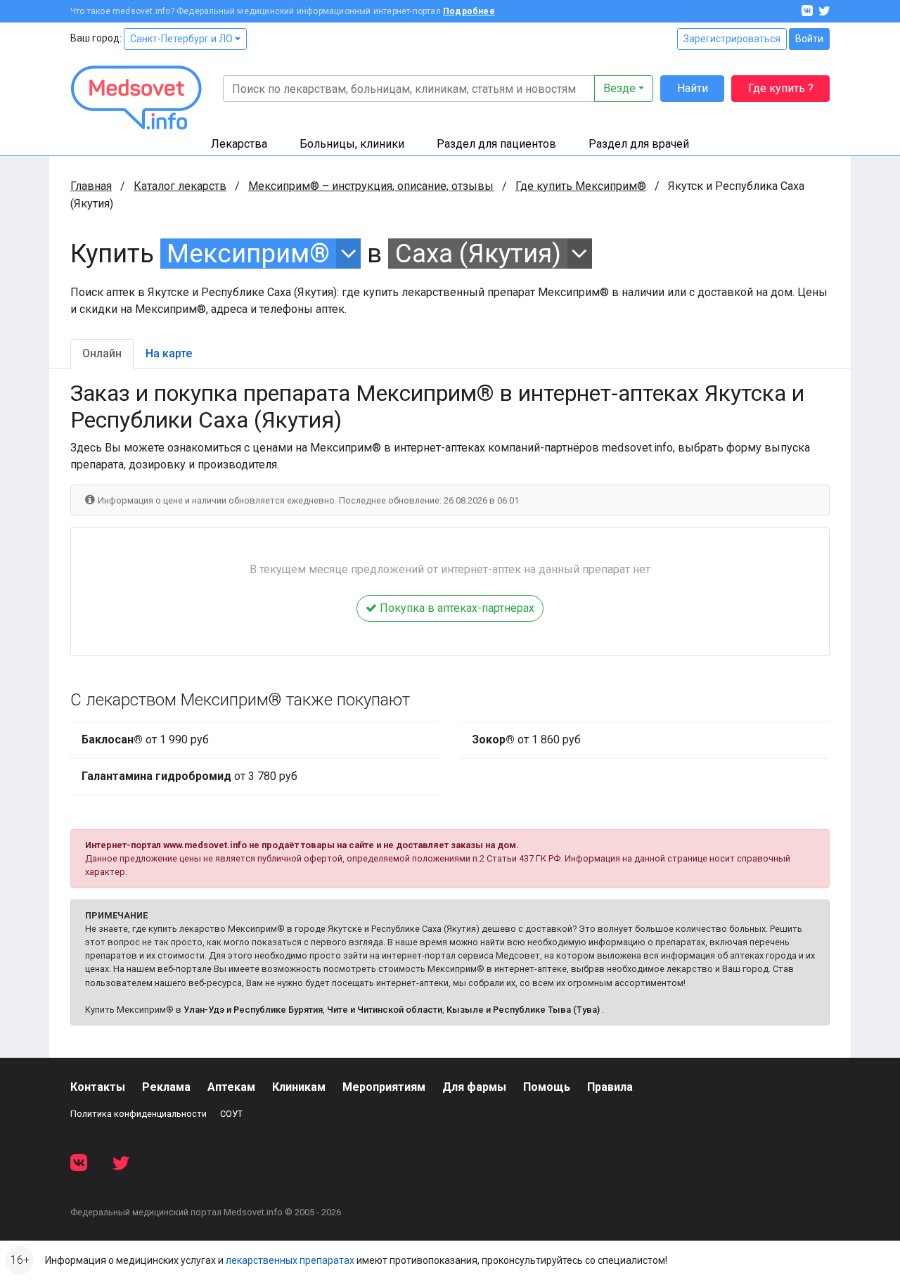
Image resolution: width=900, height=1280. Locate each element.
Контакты (97, 1087)
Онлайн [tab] (102, 353)
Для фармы (474, 1087)
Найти (692, 88)
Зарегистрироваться (731, 38)
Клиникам (299, 1087)
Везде (619, 88)
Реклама (166, 1087)
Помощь (546, 1087)
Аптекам (231, 1087)
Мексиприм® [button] (248, 253)
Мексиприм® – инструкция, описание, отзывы (371, 186)
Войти (809, 38)
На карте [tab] (169, 353)
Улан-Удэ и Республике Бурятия (253, 1009)
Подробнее (469, 11)
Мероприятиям (383, 1087)
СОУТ (231, 1113)
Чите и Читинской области (384, 1009)
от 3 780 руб (189, 776)
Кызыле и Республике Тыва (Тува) (523, 1009)
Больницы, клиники (352, 144)
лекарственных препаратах (290, 1260)
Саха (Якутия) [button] (478, 253)
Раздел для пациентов (496, 144)
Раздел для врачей (639, 144)
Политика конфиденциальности (138, 1113)
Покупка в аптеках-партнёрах (455, 608)
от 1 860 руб (526, 739)
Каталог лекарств (180, 186)
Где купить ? (781, 88)
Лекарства (239, 144)
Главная (91, 186)
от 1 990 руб (145, 739)
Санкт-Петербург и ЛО (182, 38)
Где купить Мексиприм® (580, 186)
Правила (610, 1087)
